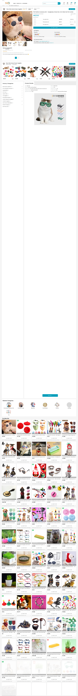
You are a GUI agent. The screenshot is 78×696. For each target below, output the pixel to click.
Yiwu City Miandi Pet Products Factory (8, 483)
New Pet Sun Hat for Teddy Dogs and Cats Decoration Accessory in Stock (69, 522)
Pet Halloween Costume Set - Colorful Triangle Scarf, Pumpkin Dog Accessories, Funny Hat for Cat (69, 500)
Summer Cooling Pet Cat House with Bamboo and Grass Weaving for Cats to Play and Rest (24, 566)
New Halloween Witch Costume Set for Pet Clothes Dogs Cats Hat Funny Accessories (9, 478)
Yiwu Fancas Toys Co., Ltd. (37, 527)
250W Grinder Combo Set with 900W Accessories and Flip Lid (53, 566)
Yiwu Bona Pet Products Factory (37, 505)
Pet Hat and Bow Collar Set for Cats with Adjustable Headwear (23, 435)
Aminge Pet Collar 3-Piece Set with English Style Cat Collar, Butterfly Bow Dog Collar (39, 632)
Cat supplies (6, 95)
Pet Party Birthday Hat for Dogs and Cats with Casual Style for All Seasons (9, 654)
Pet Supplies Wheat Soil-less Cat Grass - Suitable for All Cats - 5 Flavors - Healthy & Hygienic (54, 654)
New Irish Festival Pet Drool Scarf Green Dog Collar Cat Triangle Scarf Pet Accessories (8, 522)
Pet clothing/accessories (8, 88)
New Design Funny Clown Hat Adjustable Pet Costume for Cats (69, 544)
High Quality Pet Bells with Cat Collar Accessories (53, 500)
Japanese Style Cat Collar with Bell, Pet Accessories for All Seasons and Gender (39, 610)
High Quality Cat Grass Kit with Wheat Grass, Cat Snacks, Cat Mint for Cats (9, 588)
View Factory (71, 9)
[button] (31, 26)
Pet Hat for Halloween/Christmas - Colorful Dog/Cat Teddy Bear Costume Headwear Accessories (69, 566)
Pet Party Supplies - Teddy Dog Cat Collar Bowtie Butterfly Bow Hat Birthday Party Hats (69, 478)
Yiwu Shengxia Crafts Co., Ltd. (52, 615)
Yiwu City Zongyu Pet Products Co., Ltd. (53, 659)
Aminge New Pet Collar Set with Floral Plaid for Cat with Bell (24, 654)
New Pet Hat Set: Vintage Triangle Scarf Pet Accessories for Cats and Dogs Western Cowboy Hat (69, 435)
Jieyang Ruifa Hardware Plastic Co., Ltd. (39, 549)
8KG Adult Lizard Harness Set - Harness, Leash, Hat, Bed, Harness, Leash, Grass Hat (69, 588)
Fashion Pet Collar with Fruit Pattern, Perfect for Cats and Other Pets (39, 588)
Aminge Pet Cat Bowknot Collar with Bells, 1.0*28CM (69, 676)
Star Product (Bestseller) (8, 102)
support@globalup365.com (44, 41)
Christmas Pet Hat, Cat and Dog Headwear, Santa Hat (23, 610)
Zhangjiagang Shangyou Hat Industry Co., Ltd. (9, 505)
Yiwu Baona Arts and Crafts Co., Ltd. (53, 571)
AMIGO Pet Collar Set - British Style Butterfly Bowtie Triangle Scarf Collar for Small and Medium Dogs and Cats (54, 478)
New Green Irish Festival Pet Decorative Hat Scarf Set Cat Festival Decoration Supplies (69, 632)
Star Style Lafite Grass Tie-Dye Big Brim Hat (8, 500)
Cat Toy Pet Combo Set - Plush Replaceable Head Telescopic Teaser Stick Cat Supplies (54, 435)
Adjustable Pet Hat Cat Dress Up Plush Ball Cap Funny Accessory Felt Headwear (53, 522)
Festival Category (6, 104)
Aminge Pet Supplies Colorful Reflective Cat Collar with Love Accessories (23, 588)
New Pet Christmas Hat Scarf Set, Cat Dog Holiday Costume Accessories (39, 478)
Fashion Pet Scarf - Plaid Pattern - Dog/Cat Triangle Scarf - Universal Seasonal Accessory (8, 632)
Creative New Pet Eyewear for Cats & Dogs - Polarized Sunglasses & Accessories (24, 478)
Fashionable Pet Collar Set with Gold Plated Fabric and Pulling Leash (24, 632)
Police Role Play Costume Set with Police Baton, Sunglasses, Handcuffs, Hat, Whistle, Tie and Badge (39, 522)
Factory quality (25, 8)
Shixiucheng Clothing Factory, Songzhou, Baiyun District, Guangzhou (39, 659)
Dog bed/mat (6, 90)
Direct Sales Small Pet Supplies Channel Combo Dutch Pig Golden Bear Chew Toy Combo (38, 566)
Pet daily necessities (7, 97)
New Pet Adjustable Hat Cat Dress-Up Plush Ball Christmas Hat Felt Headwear (8, 610)
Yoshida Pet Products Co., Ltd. (52, 505)
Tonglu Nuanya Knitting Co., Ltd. (7, 681)
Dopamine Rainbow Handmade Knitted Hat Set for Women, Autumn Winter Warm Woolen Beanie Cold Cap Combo (8, 676)
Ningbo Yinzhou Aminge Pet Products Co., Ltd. (39, 440)
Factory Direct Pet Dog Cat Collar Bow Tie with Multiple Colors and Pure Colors (38, 500)
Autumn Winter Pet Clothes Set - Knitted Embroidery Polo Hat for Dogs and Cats (53, 676)
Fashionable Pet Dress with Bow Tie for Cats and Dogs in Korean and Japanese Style (23, 676)
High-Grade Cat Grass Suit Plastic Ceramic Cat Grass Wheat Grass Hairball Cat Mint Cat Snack (8, 566)
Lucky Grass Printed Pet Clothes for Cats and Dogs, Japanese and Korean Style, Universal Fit (38, 654)
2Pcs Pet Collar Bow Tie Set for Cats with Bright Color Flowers (38, 435)
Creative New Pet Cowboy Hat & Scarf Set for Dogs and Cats (24, 500)
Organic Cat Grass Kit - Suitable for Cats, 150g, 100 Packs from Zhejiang (38, 676)
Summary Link (6, 106)
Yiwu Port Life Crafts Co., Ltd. (22, 615)
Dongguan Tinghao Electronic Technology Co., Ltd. (23, 527)
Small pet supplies (7, 101)
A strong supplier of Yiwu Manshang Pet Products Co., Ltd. (69, 440)
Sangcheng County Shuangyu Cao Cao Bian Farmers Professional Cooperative (24, 571)
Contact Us (51, 42)
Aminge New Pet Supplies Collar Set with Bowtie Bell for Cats (23, 544)
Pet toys (5, 92)
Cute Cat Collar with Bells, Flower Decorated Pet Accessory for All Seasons (54, 632)
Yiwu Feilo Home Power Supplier (22, 483)
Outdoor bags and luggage (8, 99)
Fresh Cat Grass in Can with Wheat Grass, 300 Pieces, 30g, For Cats (69, 654)
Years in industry (37, 8)
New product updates (7, 86)
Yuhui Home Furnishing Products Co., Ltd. (69, 593)
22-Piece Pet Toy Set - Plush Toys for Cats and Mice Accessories (69, 610)
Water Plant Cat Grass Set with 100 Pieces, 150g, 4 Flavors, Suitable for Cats (8, 544)
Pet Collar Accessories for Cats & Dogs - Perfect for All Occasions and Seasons (24, 522)
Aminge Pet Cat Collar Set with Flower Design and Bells (54, 544)
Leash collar (6, 93)
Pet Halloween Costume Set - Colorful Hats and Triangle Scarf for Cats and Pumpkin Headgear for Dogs (54, 588)
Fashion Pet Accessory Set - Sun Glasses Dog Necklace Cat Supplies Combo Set (8, 435)
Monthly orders (30, 8)
